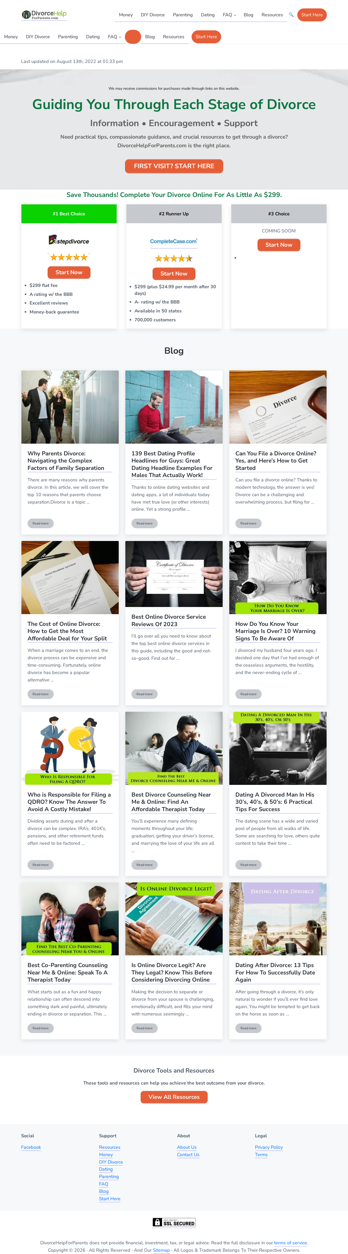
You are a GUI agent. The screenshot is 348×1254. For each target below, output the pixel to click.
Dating (106, 1169)
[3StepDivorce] (68, 240)
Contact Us (188, 1155)
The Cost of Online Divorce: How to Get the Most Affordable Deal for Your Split (67, 631)
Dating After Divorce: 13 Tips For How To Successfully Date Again (275, 973)
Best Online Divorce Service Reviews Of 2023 (168, 620)
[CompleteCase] (173, 241)
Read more (43, 524)
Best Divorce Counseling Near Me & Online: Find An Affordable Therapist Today (171, 802)
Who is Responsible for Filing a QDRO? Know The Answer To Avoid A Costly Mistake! (69, 802)
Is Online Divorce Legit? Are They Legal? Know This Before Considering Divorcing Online (171, 973)
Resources (110, 1147)
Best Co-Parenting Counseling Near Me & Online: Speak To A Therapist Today (68, 973)
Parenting (109, 1176)
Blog (104, 1191)
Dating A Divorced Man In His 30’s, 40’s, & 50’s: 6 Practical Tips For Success (274, 802)
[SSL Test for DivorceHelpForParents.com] (174, 1222)
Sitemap (161, 1250)
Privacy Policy (269, 1147)
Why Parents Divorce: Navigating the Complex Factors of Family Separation (66, 461)
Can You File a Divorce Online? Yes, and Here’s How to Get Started (275, 461)
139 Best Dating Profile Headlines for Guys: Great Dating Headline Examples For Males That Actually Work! (171, 464)
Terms (261, 1155)
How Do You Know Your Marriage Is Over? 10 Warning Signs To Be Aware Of (275, 631)
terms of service (290, 1243)
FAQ (103, 1184)
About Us (187, 1147)
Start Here (110, 1199)
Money (106, 1155)
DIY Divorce (111, 1162)
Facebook (31, 1147)
